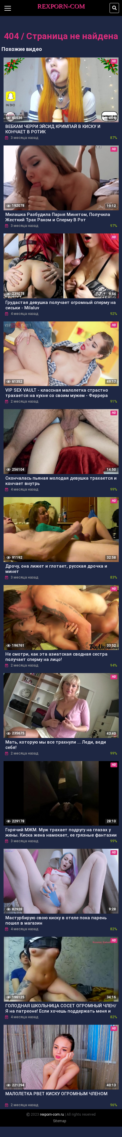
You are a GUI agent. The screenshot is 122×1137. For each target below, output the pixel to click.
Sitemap (59, 1121)
